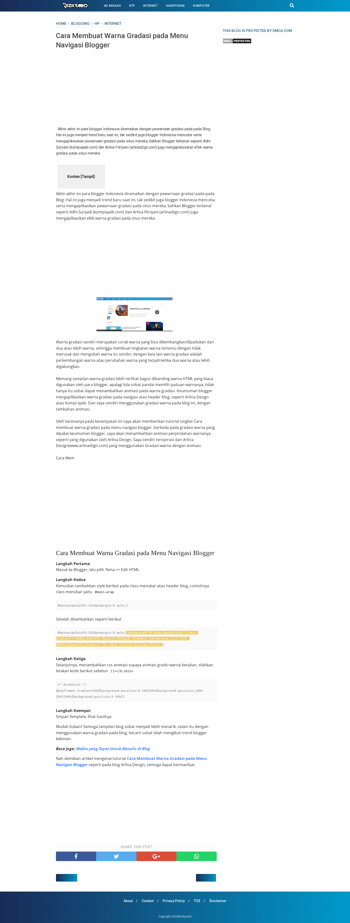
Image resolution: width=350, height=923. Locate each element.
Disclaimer (217, 901)
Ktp (132, 5)
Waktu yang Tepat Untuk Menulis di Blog (113, 748)
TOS (197, 901)
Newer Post (66, 877)
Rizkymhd (184, 916)
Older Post (206, 877)
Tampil (88, 176)
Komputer (201, 5)
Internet (150, 5)
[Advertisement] (136, 88)
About (128, 901)
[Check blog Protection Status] (237, 42)
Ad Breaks (112, 5)
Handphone (175, 5)
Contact (148, 901)
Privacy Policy (174, 901)
